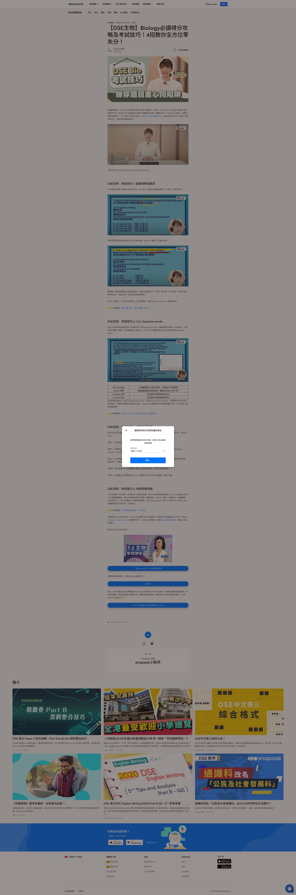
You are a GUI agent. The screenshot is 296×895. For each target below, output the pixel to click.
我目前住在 (133, 448)
